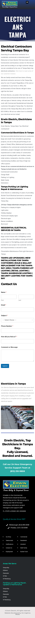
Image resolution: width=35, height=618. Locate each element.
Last (19, 300)
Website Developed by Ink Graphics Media (18, 613)
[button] (27, 2)
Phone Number (7, 326)
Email (3, 305)
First (2, 300)
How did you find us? (9, 337)
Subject (4, 315)
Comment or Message (9, 347)
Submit (5, 366)
